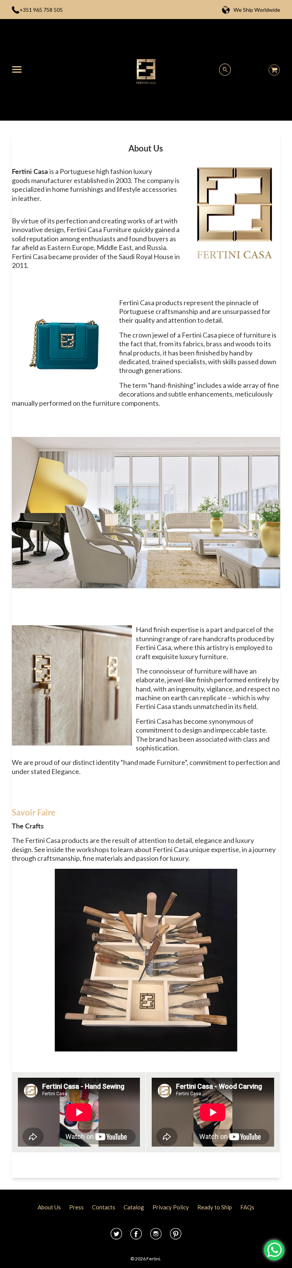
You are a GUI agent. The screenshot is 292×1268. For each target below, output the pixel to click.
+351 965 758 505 (41, 9)
